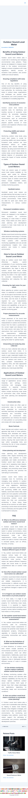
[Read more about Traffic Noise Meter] (14, 743)
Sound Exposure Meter (14, 775)
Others (4, 755)
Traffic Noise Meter (14, 753)
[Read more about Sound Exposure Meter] (14, 766)
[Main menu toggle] (25, 2)
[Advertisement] (14, 20)
